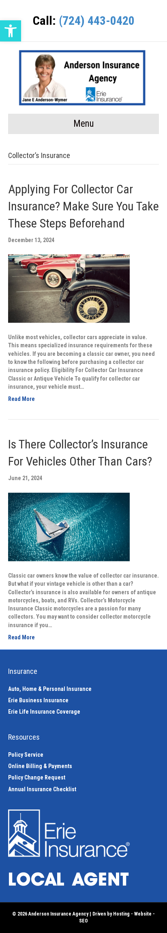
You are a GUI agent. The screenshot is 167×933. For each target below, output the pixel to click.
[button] (10, 30)
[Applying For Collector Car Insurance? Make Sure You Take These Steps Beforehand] (69, 288)
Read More (21, 399)
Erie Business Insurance (38, 700)
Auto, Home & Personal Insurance (50, 689)
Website (143, 914)
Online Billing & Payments (40, 766)
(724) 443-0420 (97, 20)
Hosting (121, 914)
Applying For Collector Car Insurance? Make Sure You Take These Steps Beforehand (83, 206)
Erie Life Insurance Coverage (44, 711)
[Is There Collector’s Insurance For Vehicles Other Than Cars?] (69, 526)
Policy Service (25, 754)
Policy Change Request (36, 777)
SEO (83, 921)
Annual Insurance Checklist (42, 789)
